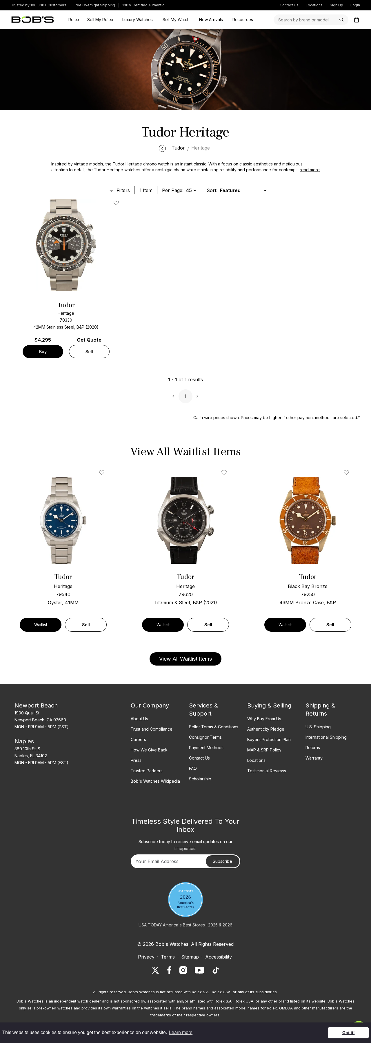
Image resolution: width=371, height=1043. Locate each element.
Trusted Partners (147, 770)
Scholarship (200, 778)
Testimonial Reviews (266, 770)
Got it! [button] (348, 1032)
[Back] (162, 148)
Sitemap (190, 957)
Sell (89, 351)
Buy (43, 351)
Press (136, 760)
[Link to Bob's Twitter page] (155, 970)
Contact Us (289, 5)
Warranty (314, 757)
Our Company (150, 705)
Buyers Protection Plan (269, 739)
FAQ (193, 768)
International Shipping (326, 737)
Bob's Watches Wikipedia (155, 781)
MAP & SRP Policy (264, 749)
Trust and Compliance (151, 729)
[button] (306, 170)
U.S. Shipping (318, 726)
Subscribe (222, 861)
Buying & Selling (269, 705)
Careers (138, 739)
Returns (312, 747)
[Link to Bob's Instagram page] (183, 970)
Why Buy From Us (264, 718)
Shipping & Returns (320, 709)
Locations (314, 5)
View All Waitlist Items (185, 659)
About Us (139, 718)
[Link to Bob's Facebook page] (169, 970)
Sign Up (336, 5)
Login (355, 5)
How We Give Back (149, 749)
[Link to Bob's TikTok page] (215, 970)
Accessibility (218, 957)
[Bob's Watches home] (32, 19)
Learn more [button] (180, 1032)
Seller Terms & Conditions (213, 726)
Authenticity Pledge (265, 729)
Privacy (146, 957)
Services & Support (203, 709)
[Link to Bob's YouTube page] (199, 970)
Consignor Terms (205, 737)
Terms (168, 957)
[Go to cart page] (356, 19)
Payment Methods (206, 747)
